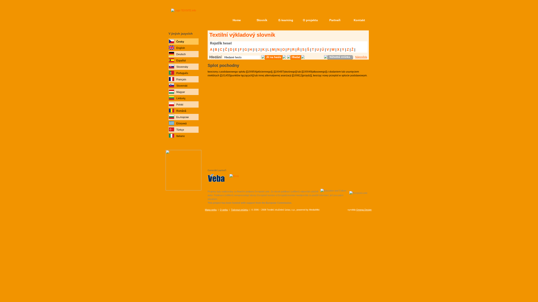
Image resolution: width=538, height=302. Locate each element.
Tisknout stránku (239, 209)
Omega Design (364, 209)
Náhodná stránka (340, 57)
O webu (224, 209)
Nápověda (361, 57)
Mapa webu (211, 209)
